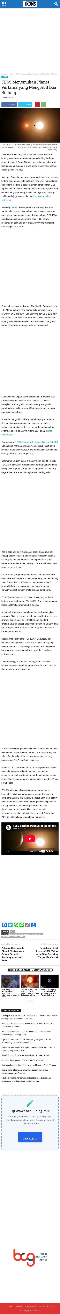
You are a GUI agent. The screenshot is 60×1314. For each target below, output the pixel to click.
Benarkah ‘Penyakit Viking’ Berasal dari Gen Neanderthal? (25, 1055)
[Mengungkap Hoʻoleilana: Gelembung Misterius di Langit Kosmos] (10, 981)
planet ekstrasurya (10, 937)
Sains (4, 77)
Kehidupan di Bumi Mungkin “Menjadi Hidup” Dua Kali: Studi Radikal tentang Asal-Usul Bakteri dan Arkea (29, 1017)
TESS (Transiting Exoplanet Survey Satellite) (36, 442)
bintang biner (26, 934)
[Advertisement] (30, 39)
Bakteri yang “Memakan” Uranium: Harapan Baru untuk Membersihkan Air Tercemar (24, 1071)
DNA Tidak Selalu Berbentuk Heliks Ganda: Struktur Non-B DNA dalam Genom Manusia (27, 1025)
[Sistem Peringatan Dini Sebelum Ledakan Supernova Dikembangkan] (30, 981)
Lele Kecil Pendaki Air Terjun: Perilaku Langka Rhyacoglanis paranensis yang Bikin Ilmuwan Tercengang (26, 1079)
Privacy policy (30, 1306)
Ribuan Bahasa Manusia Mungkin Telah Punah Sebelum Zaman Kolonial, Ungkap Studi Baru (28, 1049)
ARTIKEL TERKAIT (19, 970)
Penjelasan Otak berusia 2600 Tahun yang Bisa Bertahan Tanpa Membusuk (47, 952)
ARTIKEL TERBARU (41, 970)
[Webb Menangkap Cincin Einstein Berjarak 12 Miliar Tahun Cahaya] (49, 981)
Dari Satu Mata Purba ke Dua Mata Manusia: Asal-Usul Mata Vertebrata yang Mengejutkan (26, 1033)
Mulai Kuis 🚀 (30, 1138)
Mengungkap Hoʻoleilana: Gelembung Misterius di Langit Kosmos (10, 993)
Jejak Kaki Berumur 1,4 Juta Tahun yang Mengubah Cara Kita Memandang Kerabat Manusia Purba (26, 1041)
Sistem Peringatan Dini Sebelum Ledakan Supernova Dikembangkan (30, 992)
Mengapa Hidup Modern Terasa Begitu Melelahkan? (22, 1060)
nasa (12, 931)
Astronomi (13, 934)
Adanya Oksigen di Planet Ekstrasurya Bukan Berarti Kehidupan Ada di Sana (12, 954)
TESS (14, 207)
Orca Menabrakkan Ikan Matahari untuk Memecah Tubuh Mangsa (28, 1065)
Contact (9, 1306)
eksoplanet (37, 934)
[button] (55, 4)
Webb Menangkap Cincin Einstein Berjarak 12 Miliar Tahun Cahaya (48, 992)
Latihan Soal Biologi (46, 1306)
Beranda (4, 74)
